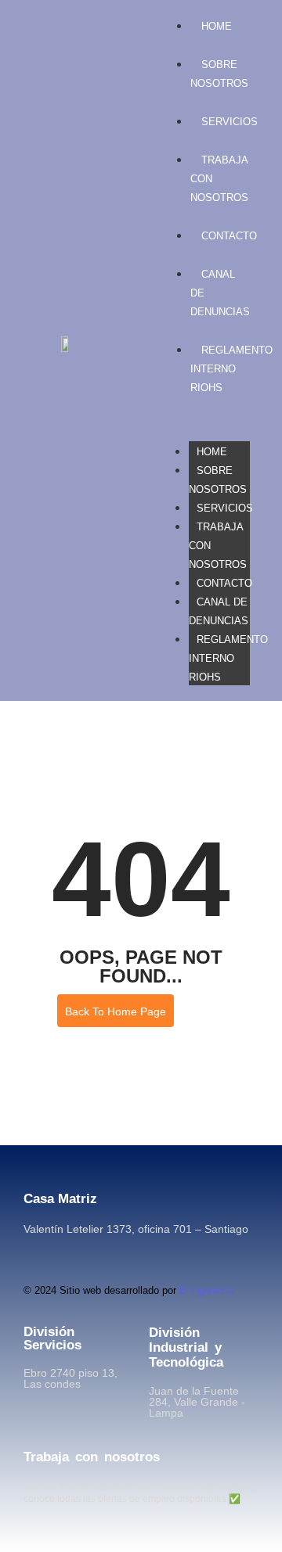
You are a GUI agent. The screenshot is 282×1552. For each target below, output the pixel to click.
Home (212, 452)
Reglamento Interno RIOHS (228, 658)
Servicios (225, 508)
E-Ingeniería (206, 1290)
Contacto (224, 583)
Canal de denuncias (218, 611)
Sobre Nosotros (219, 74)
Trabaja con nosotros (92, 1457)
